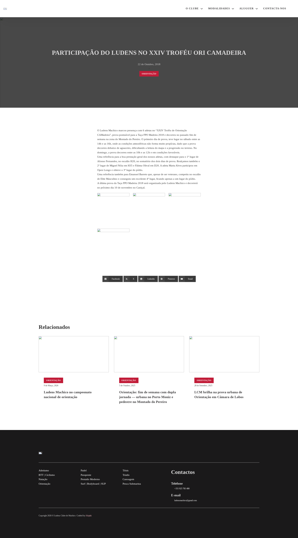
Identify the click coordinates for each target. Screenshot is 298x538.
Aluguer (246, 8)
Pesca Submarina (132, 483)
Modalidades (219, 8)
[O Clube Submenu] (201, 8)
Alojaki (89, 515)
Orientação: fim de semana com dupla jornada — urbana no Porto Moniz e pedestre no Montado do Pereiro (147, 397)
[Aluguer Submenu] (256, 8)
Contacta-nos (274, 8)
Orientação (149, 74)
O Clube (192, 8)
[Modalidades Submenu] (233, 8)
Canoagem (128, 479)
